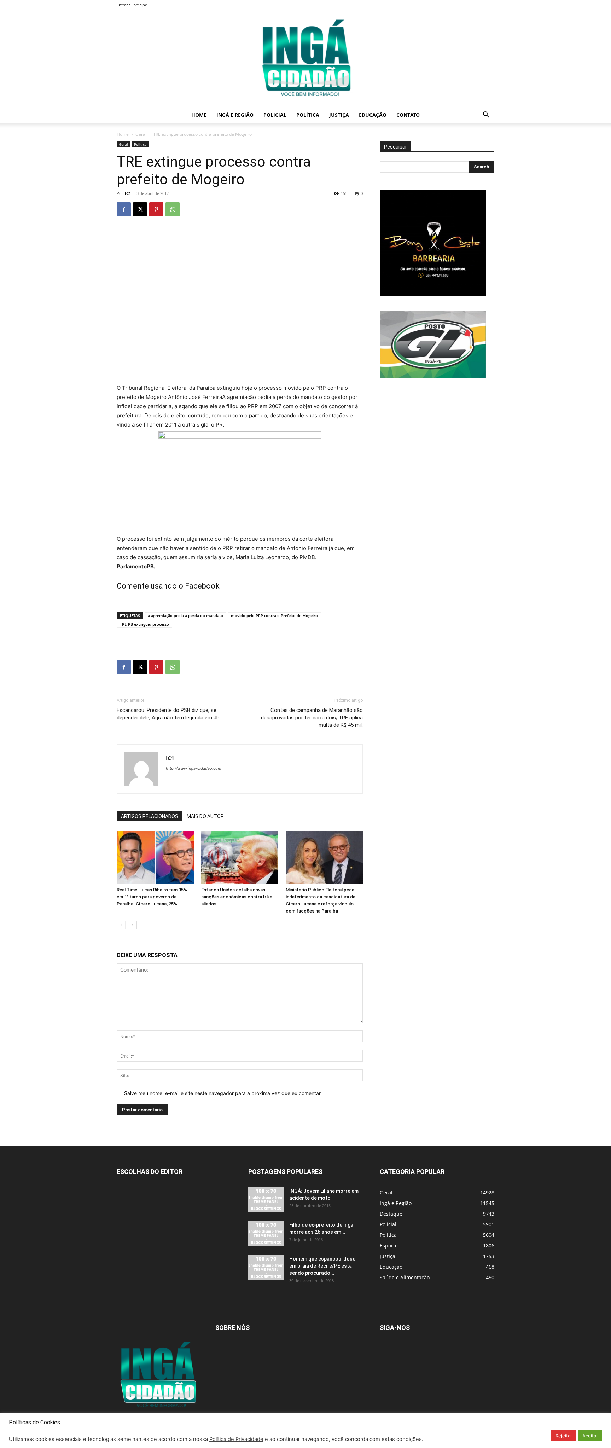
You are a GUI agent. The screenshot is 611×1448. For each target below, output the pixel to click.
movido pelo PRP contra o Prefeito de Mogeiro (274, 615)
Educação (372, 114)
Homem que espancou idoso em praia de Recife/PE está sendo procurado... (322, 1266)
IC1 (128, 193)
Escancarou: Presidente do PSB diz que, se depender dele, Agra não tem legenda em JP (168, 714)
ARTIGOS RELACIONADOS (149, 816)
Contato (408, 114)
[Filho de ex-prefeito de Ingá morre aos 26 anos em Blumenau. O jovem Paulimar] (266, 1233)
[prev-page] (121, 925)
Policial (274, 114)
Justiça (339, 114)
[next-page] (132, 925)
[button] (485, 115)
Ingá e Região (235, 114)
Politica (140, 144)
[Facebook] (124, 209)
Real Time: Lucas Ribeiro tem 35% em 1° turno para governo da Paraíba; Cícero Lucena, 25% (152, 897)
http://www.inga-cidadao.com (193, 768)
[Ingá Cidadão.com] (305, 58)
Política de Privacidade (236, 1439)
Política (307, 114)
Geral (140, 134)
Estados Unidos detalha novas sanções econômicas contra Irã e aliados (236, 897)
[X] (140, 209)
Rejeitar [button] (563, 1435)
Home (198, 114)
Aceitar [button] (590, 1435)
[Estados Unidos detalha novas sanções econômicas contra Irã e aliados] (239, 857)
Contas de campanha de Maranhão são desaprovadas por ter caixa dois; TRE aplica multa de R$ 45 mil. (312, 717)
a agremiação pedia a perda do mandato (185, 615)
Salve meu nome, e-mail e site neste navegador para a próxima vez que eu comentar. (223, 1093)
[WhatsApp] (172, 209)
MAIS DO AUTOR (205, 816)
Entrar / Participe (132, 4)
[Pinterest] (156, 209)
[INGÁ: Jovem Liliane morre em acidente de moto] (266, 1199)
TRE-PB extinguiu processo (144, 624)
